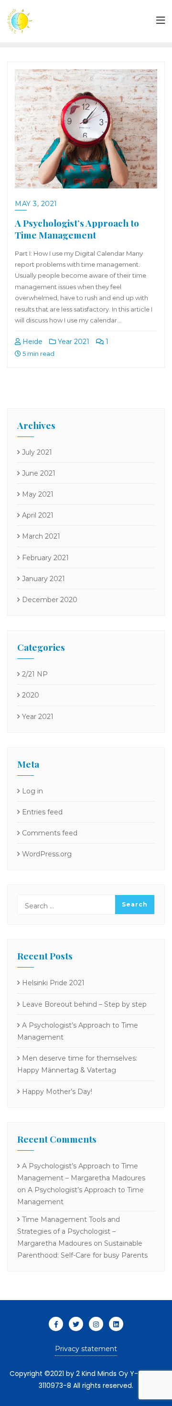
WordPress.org (47, 854)
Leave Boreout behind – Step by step (84, 1004)
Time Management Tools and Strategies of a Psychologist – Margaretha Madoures (68, 1231)
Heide (32, 341)
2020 (30, 695)
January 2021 (43, 578)
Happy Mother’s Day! (57, 1091)
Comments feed (49, 833)
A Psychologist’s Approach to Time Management (77, 229)
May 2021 (38, 494)
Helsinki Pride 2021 (53, 983)
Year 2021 (72, 341)
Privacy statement (86, 1348)
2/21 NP (35, 674)
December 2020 (49, 599)
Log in (32, 791)
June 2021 (38, 473)
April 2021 (38, 515)
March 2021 (41, 536)
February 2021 (45, 557)
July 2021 (37, 452)
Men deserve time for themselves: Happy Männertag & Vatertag (77, 1064)
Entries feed (42, 812)
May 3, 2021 (36, 203)
